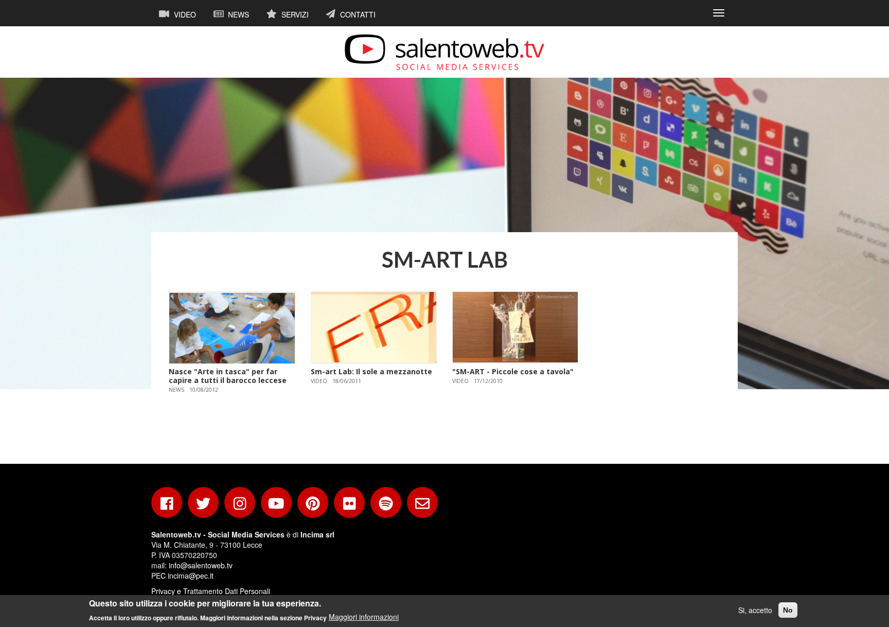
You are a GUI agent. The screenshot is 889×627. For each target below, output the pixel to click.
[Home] (444, 52)
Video (184, 14)
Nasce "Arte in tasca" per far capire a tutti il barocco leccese (228, 376)
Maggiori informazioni (364, 617)
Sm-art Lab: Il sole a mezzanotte (371, 371)
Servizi (294, 14)
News (237, 14)
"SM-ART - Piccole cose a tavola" (513, 371)
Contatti (357, 14)
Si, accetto (755, 610)
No (788, 610)
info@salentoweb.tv (201, 565)
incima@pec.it (191, 575)
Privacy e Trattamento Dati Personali (210, 591)
